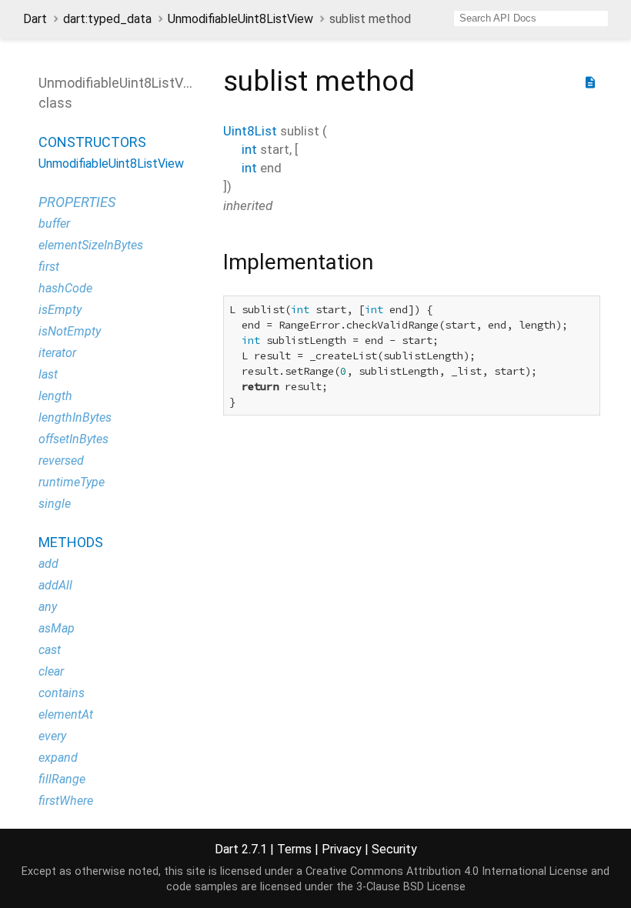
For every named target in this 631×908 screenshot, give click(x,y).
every (52, 736)
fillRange (61, 779)
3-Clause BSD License (411, 886)
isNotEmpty (69, 331)
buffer (54, 223)
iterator (57, 353)
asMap (56, 628)
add (48, 563)
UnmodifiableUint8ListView (240, 19)
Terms (294, 849)
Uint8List (250, 131)
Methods (70, 542)
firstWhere (65, 800)
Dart (35, 19)
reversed (61, 460)
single (54, 503)
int (249, 149)
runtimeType (71, 482)
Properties (76, 202)
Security (394, 849)
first (48, 266)
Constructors (92, 142)
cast (49, 650)
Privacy (342, 849)
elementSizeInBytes (90, 245)
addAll (55, 585)
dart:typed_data (107, 19)
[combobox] (531, 18)
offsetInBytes (73, 439)
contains (61, 693)
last (48, 374)
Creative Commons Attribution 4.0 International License (446, 871)
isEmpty (60, 309)
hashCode (65, 288)
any (47, 606)
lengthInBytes (75, 417)
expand (58, 757)
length (55, 396)
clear (51, 671)
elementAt (65, 714)
